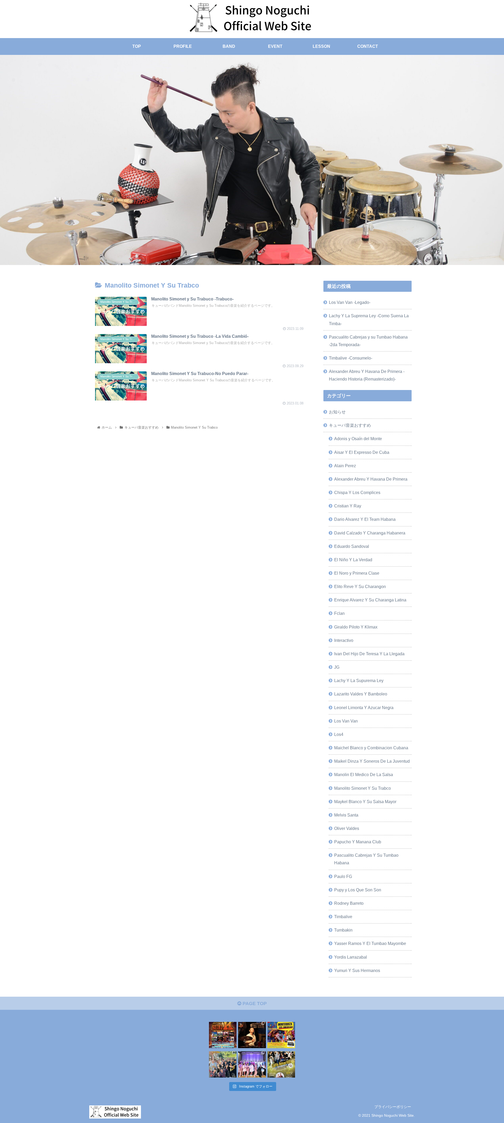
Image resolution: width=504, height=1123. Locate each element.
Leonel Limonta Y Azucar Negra (363, 707)
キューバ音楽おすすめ (350, 425)
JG (336, 666)
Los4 (338, 734)
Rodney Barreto (349, 903)
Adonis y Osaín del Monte (358, 438)
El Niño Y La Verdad (353, 559)
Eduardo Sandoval (351, 546)
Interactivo (343, 640)
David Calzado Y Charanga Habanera (369, 532)
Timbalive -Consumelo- (350, 358)
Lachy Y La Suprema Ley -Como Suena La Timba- (369, 319)
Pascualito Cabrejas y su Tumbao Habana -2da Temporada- (368, 341)
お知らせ (337, 411)
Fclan (339, 613)
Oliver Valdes (346, 828)
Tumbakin (343, 929)
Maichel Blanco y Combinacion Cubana (371, 747)
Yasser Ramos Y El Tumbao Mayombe (370, 943)
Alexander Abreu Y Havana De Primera (370, 478)
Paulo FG (343, 876)
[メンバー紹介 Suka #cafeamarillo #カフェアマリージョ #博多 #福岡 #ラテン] (252, 1034)
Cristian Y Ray (347, 505)
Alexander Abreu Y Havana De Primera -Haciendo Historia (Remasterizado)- (367, 375)
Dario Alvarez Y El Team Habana (365, 519)
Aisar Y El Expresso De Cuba (361, 452)
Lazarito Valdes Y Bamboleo (360, 694)
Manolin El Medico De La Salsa (363, 774)
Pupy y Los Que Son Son (357, 889)
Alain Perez (345, 465)
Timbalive (343, 916)
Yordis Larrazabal (350, 956)
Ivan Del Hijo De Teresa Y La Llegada (369, 653)
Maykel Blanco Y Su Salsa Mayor (365, 801)
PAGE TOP (254, 1003)
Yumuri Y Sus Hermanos (357, 970)
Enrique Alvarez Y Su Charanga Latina (370, 599)
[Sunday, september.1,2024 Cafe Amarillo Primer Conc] (223, 1064)
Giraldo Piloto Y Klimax (355, 626)
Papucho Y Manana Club (357, 841)
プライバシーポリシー (392, 1107)
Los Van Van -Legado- (349, 302)
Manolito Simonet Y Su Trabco (362, 788)
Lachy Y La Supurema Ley (359, 680)
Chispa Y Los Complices (357, 492)
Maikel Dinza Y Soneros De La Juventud (372, 760)
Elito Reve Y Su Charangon (360, 586)
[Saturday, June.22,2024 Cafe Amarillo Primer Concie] (252, 1064)
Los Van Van (346, 720)
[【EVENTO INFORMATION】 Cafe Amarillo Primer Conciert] (223, 1034)
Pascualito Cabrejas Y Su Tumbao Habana (366, 858)
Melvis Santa (346, 814)
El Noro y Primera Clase (356, 572)
